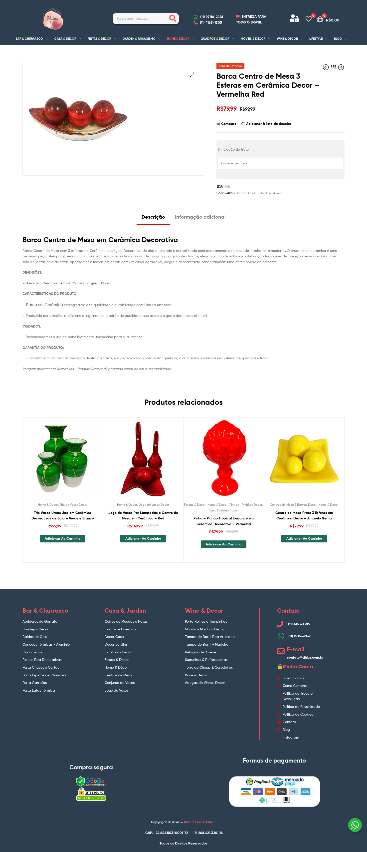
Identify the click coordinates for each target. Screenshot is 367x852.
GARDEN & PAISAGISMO (139, 38)
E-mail (295, 649)
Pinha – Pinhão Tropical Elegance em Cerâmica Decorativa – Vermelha (223, 521)
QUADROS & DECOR (215, 38)
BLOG (338, 38)
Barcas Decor (247, 193)
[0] (309, 18)
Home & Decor (271, 193)
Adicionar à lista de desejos (269, 123)
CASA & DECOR (65, 38)
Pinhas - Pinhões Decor (245, 504)
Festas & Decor (194, 504)
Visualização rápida (74, 461)
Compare (228, 123)
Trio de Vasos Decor (73, 504)
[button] (192, 74)
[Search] (173, 18)
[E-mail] (281, 651)
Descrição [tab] (153, 217)
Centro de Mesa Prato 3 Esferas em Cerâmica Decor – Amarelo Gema (304, 515)
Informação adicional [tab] (200, 217)
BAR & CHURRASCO (29, 38)
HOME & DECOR (178, 38)
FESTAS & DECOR (99, 38)
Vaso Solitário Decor (223, 510)
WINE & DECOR (287, 38)
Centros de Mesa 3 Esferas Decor (293, 504)
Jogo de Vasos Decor (154, 504)
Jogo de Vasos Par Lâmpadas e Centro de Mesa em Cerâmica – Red (143, 515)
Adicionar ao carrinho (62, 538)
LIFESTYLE (316, 38)
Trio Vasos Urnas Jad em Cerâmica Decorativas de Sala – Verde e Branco (62, 515)
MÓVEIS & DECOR (253, 38)
